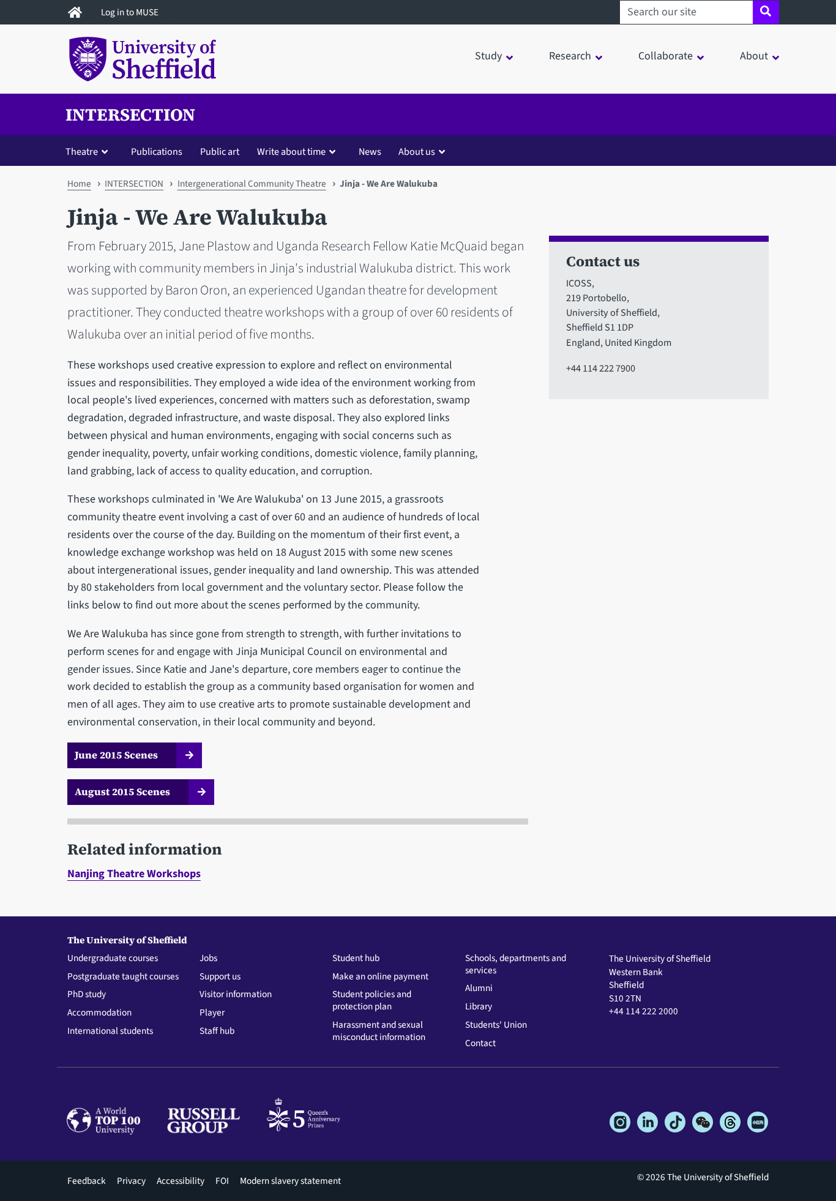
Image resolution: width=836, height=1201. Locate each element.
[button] (89, 151)
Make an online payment (380, 977)
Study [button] (488, 56)
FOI (222, 1181)
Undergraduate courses (112, 958)
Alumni (479, 988)
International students (110, 1031)
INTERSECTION (130, 114)
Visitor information (236, 995)
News (370, 151)
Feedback (86, 1181)
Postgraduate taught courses (123, 977)
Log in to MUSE (130, 12)
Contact (480, 1044)
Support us (220, 977)
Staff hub (217, 1031)
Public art (219, 151)
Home (79, 183)
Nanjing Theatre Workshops (134, 873)
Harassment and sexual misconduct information (378, 1031)
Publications (156, 151)
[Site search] (766, 12)
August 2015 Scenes (122, 791)
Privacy (131, 1181)
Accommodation (99, 1013)
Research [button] (570, 56)
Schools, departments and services (515, 964)
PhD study (86, 995)
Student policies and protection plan (371, 1001)
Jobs (208, 958)
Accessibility (180, 1181)
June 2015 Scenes (116, 754)
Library (478, 1007)
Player (212, 1013)
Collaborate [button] (665, 56)
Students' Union (496, 1025)
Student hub (355, 958)
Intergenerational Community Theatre (251, 183)
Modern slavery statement (290, 1181)
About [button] (754, 56)
